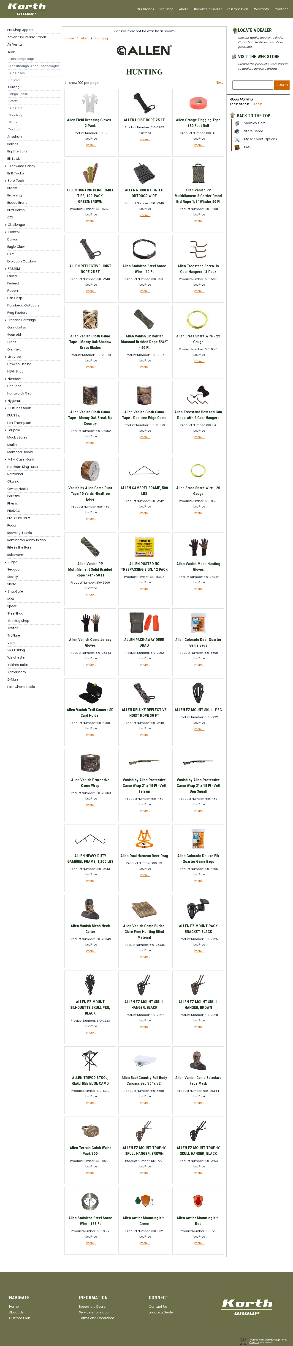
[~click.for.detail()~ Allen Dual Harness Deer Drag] (144, 850)
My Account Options (260, 139)
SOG (10, 598)
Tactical (14, 129)
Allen (11, 52)
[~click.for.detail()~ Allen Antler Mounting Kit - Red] (198, 1212)
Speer (11, 606)
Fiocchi (13, 290)
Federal (13, 283)
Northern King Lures (22, 466)
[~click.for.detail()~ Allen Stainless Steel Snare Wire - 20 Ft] (144, 260)
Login (258, 104)
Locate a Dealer (255, 30)
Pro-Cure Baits (18, 518)
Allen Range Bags (21, 59)
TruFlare (13, 635)
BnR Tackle (15, 173)
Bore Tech (16, 180)
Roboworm (15, 554)
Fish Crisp (14, 298)
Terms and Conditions (96, 1318)
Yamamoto (16, 672)
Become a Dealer (208, 9)
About (184, 9)
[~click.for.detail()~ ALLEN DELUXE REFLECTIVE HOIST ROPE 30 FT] (144, 704)
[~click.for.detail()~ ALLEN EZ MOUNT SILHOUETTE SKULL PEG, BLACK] (90, 996)
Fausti (12, 276)
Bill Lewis (13, 158)
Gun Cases (16, 73)
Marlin (12, 444)
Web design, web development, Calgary (268, 1341)
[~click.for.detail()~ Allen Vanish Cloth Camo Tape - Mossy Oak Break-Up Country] (90, 406)
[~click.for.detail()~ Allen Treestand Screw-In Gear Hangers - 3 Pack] (198, 260)
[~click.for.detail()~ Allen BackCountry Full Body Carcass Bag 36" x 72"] (144, 1071)
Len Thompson (19, 422)
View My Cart (254, 123)
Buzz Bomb (16, 210)
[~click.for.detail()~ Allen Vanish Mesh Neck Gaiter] (90, 920)
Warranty (261, 9)
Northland (15, 474)
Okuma (13, 481)
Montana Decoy (20, 452)
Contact (281, 9)
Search (282, 85)
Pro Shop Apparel (20, 30)
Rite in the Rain (19, 547)
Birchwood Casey (21, 166)
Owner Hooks (17, 488)
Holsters (14, 80)
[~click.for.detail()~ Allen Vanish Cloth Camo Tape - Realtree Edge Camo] (144, 406)
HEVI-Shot (15, 371)
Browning (14, 195)
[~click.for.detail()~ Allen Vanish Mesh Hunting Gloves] (198, 558)
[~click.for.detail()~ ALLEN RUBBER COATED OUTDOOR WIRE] (144, 184)
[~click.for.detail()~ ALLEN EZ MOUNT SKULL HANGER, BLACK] (144, 996)
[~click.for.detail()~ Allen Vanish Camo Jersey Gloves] (90, 633)
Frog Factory (17, 312)
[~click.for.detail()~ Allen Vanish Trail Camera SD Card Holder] (90, 704)
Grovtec (14, 356)
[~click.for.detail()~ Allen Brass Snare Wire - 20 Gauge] (198, 482)
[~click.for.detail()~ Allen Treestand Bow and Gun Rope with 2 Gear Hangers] (198, 406)
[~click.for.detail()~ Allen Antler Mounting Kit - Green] (144, 1212)
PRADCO (14, 510)
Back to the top (253, 115)
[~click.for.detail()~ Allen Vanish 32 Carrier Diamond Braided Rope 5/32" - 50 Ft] (144, 330)
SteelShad (15, 613)
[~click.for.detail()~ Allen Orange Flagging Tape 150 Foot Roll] (198, 114)
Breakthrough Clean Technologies (34, 66)
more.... (91, 145)
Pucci (11, 525)
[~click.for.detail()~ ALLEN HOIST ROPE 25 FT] (144, 114)
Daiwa (12, 239)
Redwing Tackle (19, 532)
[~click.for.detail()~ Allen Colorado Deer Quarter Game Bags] (198, 633)
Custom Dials (238, 9)
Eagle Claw (15, 246)
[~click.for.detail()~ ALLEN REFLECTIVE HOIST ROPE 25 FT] (90, 260)
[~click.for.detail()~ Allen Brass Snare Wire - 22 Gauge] (198, 330)
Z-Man (12, 679)
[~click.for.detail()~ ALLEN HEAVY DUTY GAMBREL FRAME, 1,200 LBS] (90, 850)
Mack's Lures (17, 437)
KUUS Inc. (14, 415)
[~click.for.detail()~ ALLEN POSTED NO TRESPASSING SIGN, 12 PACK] (144, 558)
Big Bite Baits (17, 151)
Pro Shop (167, 9)
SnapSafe (15, 591)
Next (219, 82)
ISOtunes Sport (20, 408)
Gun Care (15, 108)
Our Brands (145, 9)
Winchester (16, 657)
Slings (12, 122)
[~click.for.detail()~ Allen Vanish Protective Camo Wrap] (90, 774)
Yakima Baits (17, 664)
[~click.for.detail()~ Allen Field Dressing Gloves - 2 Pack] (90, 114)
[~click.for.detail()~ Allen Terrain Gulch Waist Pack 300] (90, 1142)
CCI (10, 217)
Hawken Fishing (19, 364)
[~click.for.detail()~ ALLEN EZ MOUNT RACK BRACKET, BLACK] (198, 920)
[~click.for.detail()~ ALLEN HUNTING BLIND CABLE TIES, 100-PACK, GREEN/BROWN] (90, 184)
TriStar (12, 628)
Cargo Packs (18, 94)
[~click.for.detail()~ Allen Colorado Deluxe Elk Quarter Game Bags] (198, 850)
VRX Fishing (16, 650)
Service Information (95, 1312)
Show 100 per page (84, 82)
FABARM (14, 268)
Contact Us (158, 1306)
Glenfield (14, 349)
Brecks (12, 188)
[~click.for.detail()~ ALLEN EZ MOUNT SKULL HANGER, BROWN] (198, 996)
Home (69, 38)
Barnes (12, 144)
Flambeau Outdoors (23, 305)
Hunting (13, 87)
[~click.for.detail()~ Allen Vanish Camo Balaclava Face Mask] (198, 1071)
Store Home (253, 131)
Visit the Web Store (258, 56)
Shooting (15, 115)
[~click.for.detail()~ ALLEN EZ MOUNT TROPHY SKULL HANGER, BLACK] (198, 1142)
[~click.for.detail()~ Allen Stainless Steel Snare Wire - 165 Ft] (90, 1212)
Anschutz (14, 136)
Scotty (12, 576)
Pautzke (13, 496)
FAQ (247, 147)
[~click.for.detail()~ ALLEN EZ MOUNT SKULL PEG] (198, 704)
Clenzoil (14, 232)
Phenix (12, 503)
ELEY (10, 254)
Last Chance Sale (21, 686)
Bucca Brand (17, 202)
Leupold (14, 430)
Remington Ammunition (26, 540)
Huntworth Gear (20, 393)
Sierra (11, 584)
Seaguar (14, 569)
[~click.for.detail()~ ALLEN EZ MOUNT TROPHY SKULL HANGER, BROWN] (144, 1142)
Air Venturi (15, 44)
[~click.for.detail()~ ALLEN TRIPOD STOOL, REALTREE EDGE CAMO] (90, 1071)
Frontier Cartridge (22, 320)
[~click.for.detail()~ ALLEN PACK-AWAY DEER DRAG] (144, 633)
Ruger (12, 562)
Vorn (11, 642)
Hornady (14, 378)
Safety (13, 101)
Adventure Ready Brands (26, 37)
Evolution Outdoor (21, 261)
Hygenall (14, 400)
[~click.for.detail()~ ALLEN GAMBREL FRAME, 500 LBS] (144, 482)
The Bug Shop (18, 620)
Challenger (16, 224)
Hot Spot (14, 386)
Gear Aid (14, 334)
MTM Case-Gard (21, 459)
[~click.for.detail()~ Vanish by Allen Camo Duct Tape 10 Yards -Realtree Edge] (90, 482)
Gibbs (11, 342)
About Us (16, 1312)
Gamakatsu (16, 327)
